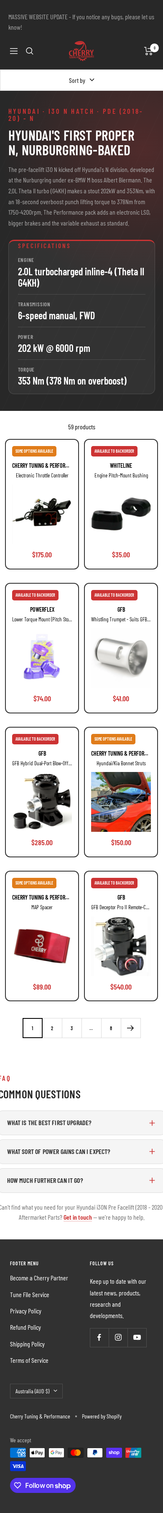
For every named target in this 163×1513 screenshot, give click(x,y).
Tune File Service (29, 1294)
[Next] (130, 1028)
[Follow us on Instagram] (118, 1337)
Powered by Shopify (102, 1416)
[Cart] (148, 51)
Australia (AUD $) (32, 1391)
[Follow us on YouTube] (136, 1337)
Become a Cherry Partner (39, 1278)
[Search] (29, 51)
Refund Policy (25, 1327)
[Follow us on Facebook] (99, 1337)
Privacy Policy (25, 1311)
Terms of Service (29, 1360)
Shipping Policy (27, 1344)
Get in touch (78, 1217)
